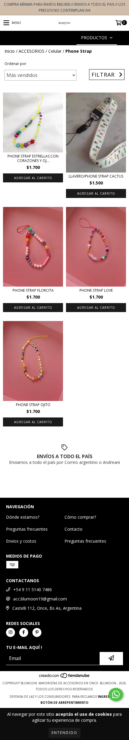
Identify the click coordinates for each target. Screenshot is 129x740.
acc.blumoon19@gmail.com (40, 599)
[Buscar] (56, 38)
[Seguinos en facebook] (23, 632)
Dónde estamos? (22, 517)
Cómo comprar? (80, 517)
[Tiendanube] (64, 677)
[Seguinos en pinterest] (36, 632)
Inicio (9, 51)
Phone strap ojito (33, 404)
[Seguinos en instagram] (10, 632)
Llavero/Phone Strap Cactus (96, 176)
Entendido (64, 732)
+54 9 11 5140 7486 (32, 589)
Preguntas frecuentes (27, 529)
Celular (55, 51)
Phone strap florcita (33, 290)
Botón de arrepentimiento (64, 702)
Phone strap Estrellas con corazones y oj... (33, 158)
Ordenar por (15, 63)
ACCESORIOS (31, 51)
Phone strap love (96, 290)
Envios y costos (21, 541)
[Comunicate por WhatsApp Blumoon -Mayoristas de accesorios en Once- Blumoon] (116, 694)
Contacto (73, 529)
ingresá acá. (108, 696)
